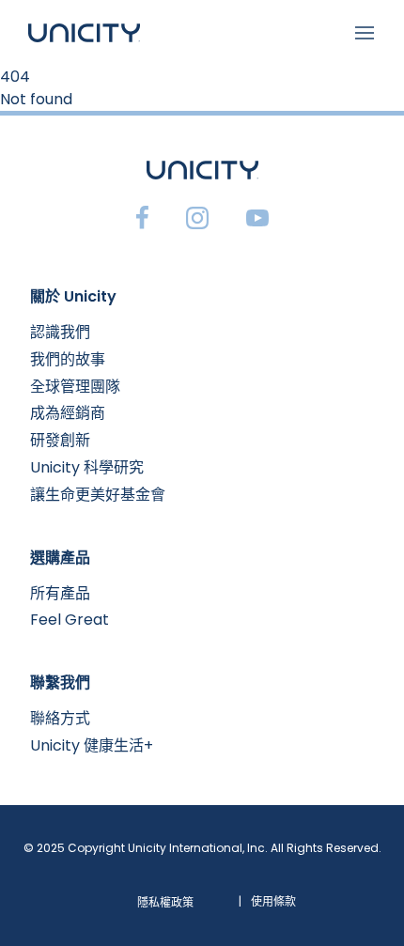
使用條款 (273, 901)
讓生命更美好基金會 (97, 494)
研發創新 (60, 440)
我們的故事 (67, 359)
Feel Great (69, 619)
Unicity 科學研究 (87, 467)
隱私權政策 (165, 902)
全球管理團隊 (75, 386)
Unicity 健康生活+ (91, 745)
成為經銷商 (67, 413)
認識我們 (60, 332)
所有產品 (60, 593)
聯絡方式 (60, 718)
